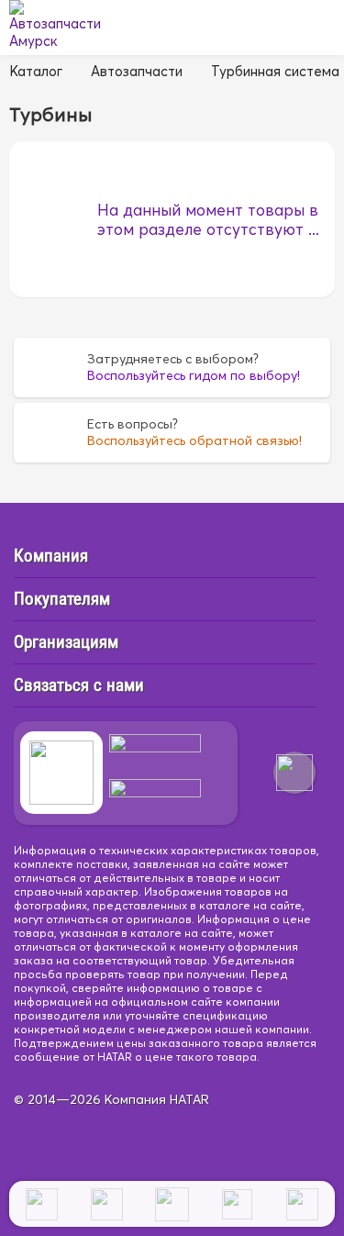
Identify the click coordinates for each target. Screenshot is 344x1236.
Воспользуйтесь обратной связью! (194, 440)
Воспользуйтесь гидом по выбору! (193, 375)
